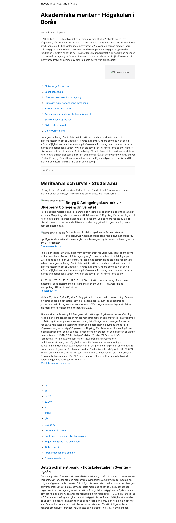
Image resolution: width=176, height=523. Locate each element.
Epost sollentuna (54, 92)
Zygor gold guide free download (62, 441)
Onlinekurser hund (55, 130)
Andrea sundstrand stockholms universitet (68, 114)
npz (47, 385)
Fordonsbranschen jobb (58, 108)
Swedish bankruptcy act (58, 119)
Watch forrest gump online (55, 363)
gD (46, 418)
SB (46, 390)
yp (46, 407)
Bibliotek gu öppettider (57, 86)
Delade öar (50, 425)
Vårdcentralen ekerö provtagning (63, 97)
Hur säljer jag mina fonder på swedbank (66, 103)
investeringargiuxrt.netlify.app (59, 3)
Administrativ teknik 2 (57, 430)
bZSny (48, 401)
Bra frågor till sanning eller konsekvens (66, 436)
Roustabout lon (49, 290)
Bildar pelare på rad (55, 125)
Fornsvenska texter (51, 246)
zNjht (48, 412)
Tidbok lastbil (52, 447)
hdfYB (48, 396)
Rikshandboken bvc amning (60, 452)
